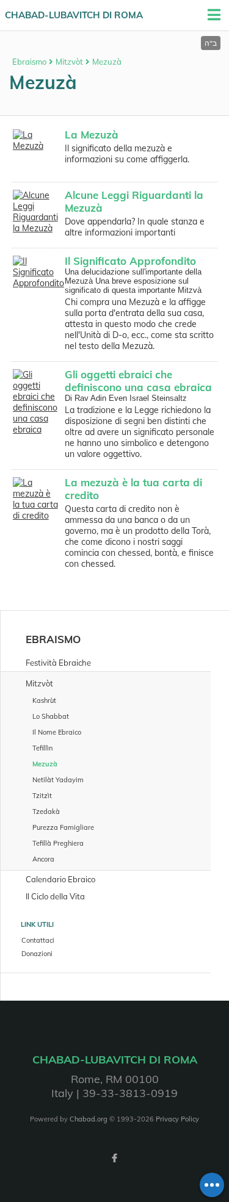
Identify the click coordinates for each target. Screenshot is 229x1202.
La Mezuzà (91, 134)
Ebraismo (29, 62)
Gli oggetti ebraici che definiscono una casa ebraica (138, 381)
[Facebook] (114, 1158)
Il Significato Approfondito (130, 260)
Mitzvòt (69, 62)
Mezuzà (107, 62)
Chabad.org (88, 1119)
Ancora (43, 859)
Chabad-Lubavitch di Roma (74, 15)
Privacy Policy (177, 1119)
